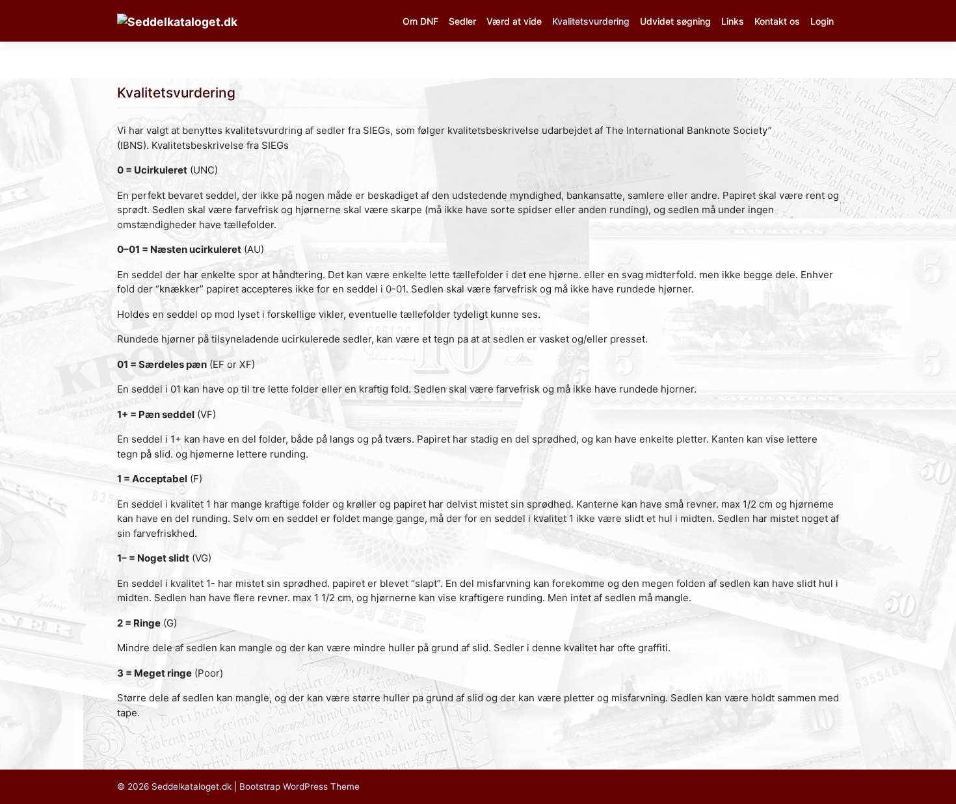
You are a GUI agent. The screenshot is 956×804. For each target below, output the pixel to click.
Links (732, 21)
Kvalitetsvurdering (591, 21)
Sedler (462, 21)
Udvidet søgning (675, 21)
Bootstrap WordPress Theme (299, 786)
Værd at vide (514, 21)
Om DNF (420, 21)
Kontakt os (777, 21)
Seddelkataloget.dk (192, 786)
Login (822, 21)
